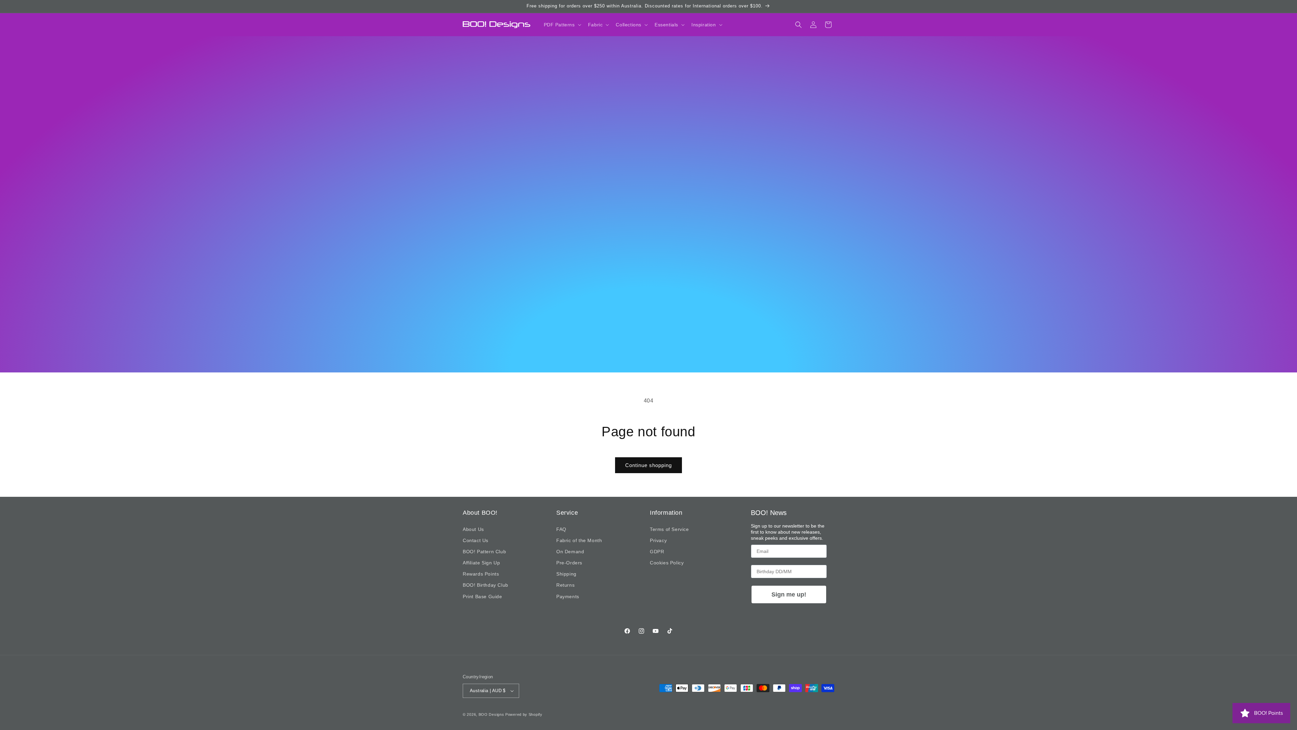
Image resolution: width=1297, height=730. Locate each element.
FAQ (561, 529)
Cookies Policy (667, 562)
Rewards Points (481, 574)
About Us (473, 529)
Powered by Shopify (523, 714)
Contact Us (475, 540)
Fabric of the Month (579, 540)
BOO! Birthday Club (485, 585)
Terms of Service (669, 529)
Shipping (566, 574)
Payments (567, 596)
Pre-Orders (569, 562)
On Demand (570, 551)
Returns (565, 585)
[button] (562, 25)
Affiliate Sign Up (481, 562)
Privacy (658, 540)
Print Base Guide (482, 596)
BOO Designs (491, 714)
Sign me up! (788, 594)
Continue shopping (648, 465)
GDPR (657, 551)
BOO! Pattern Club (484, 551)
